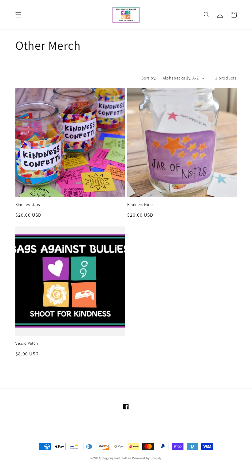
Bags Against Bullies (117, 458)
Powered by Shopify (147, 458)
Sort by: (148, 78)
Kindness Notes (140, 204)
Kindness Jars (27, 204)
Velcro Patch (26, 343)
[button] (18, 14)
